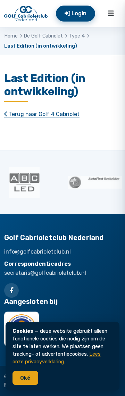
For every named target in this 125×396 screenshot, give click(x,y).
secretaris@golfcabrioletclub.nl (45, 273)
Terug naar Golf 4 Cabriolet (44, 114)
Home (11, 36)
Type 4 (77, 36)
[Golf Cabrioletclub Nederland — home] (26, 14)
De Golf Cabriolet (43, 36)
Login (78, 13)
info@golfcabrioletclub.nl (37, 251)
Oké (25, 378)
